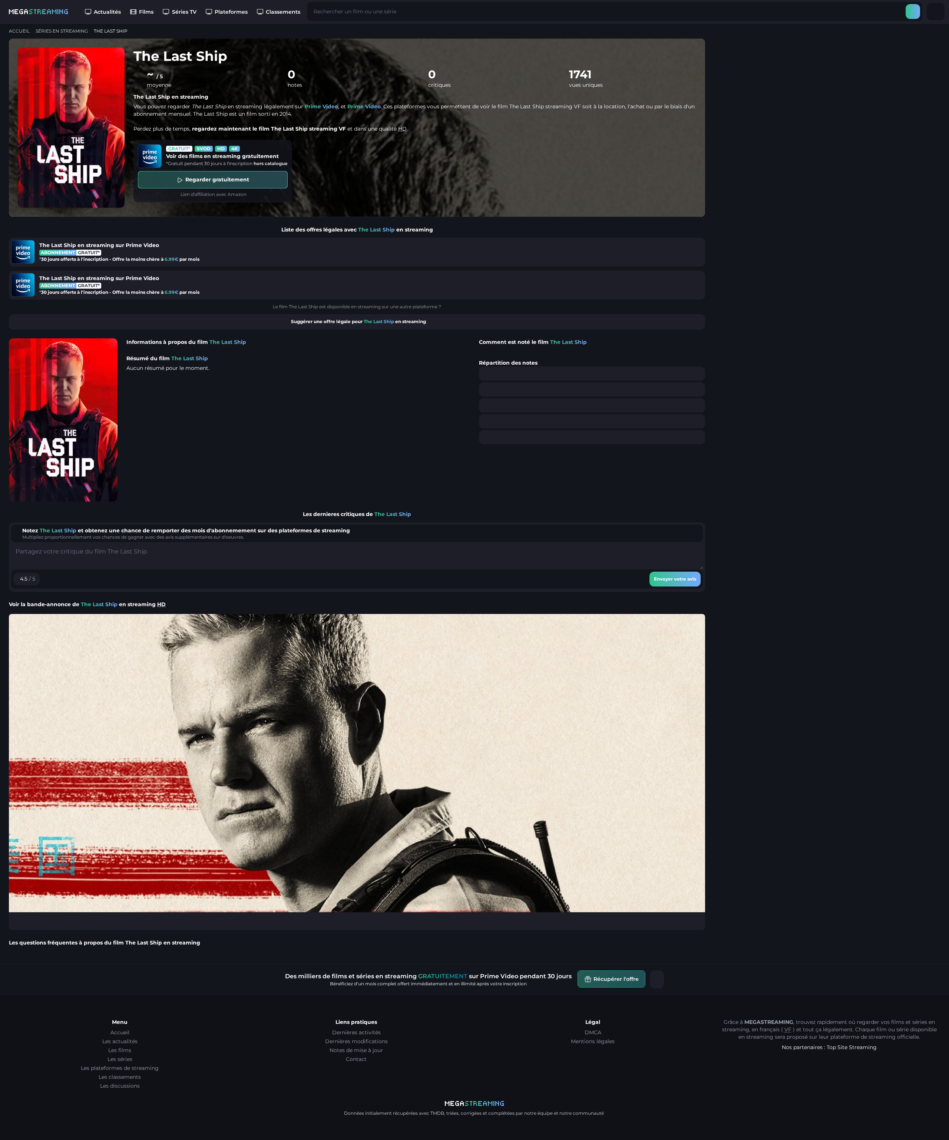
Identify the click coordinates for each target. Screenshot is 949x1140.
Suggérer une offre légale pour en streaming (358, 321)
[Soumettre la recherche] (913, 11)
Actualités (107, 12)
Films (146, 12)
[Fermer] (657, 979)
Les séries (120, 1059)
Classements (283, 12)
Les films (119, 1050)
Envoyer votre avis (675, 579)
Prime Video (321, 106)
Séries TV (184, 12)
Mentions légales (593, 1041)
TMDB (437, 1113)
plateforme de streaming (863, 1037)
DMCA (593, 1032)
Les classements (120, 1077)
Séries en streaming (62, 31)
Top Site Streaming (852, 1047)
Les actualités (120, 1041)
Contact (356, 1059)
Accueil (19, 31)
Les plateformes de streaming (120, 1068)
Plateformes (231, 12)
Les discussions (120, 1085)
